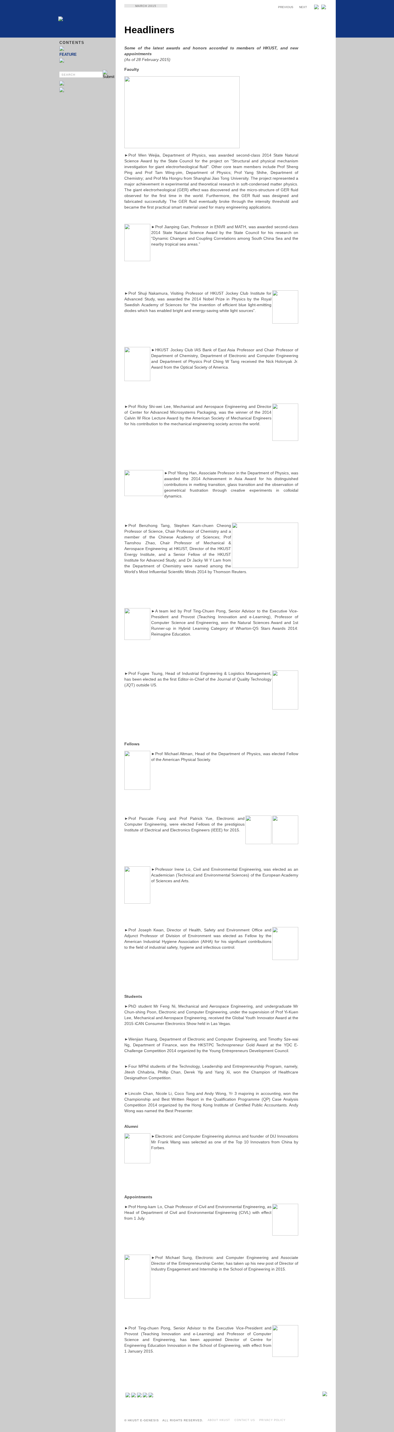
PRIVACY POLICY (272, 1420)
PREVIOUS (285, 7)
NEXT (303, 7)
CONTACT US (244, 1420)
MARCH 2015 (145, 6)
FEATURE (68, 54)
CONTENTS (72, 42)
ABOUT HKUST (219, 1420)
